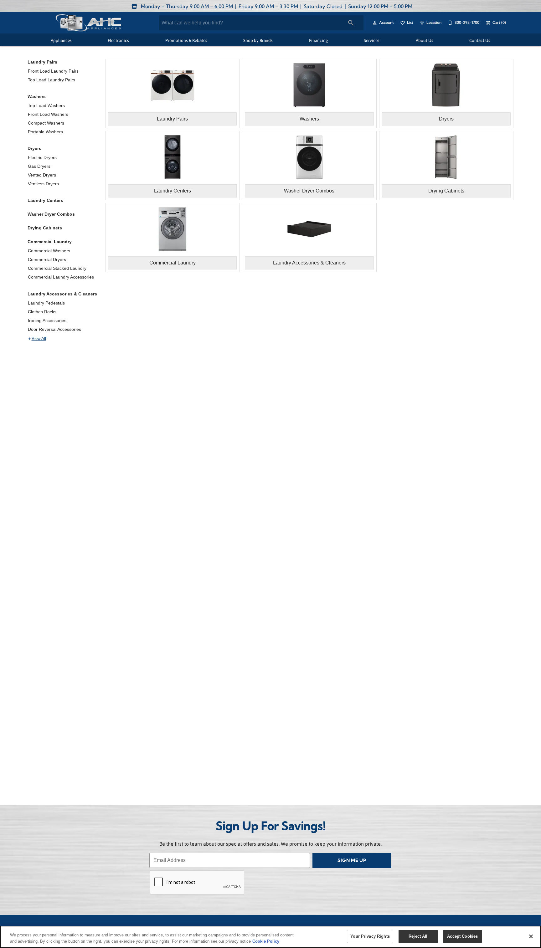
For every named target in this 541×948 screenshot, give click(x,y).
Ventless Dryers (43, 183)
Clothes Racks (42, 311)
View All (39, 338)
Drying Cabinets (45, 227)
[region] (270, 937)
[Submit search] (351, 22)
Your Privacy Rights (369, 936)
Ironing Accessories (47, 320)
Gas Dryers (39, 166)
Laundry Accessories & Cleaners (62, 293)
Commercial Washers (49, 250)
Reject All (418, 936)
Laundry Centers (45, 200)
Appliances (61, 40)
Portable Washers (45, 131)
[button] (375, 23)
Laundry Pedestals (46, 302)
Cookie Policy (265, 941)
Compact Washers (46, 123)
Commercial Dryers (47, 259)
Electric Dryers (42, 157)
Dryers (34, 148)
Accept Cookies (462, 936)
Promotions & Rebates (186, 40)
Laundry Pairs (42, 61)
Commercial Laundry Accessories (61, 276)
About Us (424, 40)
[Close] (531, 936)
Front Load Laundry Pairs (53, 71)
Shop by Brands (258, 40)
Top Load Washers (46, 105)
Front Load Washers (48, 114)
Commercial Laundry (50, 241)
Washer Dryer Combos (51, 214)
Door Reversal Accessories (54, 329)
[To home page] (88, 22)
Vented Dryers (42, 174)
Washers (37, 96)
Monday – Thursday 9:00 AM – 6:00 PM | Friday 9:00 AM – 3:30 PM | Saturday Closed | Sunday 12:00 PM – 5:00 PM (276, 6)
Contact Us (479, 40)
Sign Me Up (351, 860)
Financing (318, 40)
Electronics (118, 40)
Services (371, 40)
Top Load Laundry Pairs (51, 79)
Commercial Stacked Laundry (57, 268)
